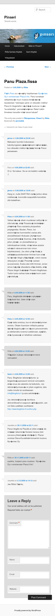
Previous (9, 66)
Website (13, 588)
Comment (15, 522)
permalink (20, 120)
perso (9, 138)
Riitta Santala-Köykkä (13, 51)
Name (12, 559)
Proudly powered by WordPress (27, 610)
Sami (9, 374)
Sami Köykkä (31, 51)
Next (48, 66)
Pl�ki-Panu (9, 93)
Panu (9, 216)
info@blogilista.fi (14, 393)
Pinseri (10, 17)
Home (7, 46)
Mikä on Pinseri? (35, 46)
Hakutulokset (19, 46)
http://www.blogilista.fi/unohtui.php (21, 409)
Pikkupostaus (29, 118)
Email (12, 574)
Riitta (26, 87)
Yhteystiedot (10, 57)
